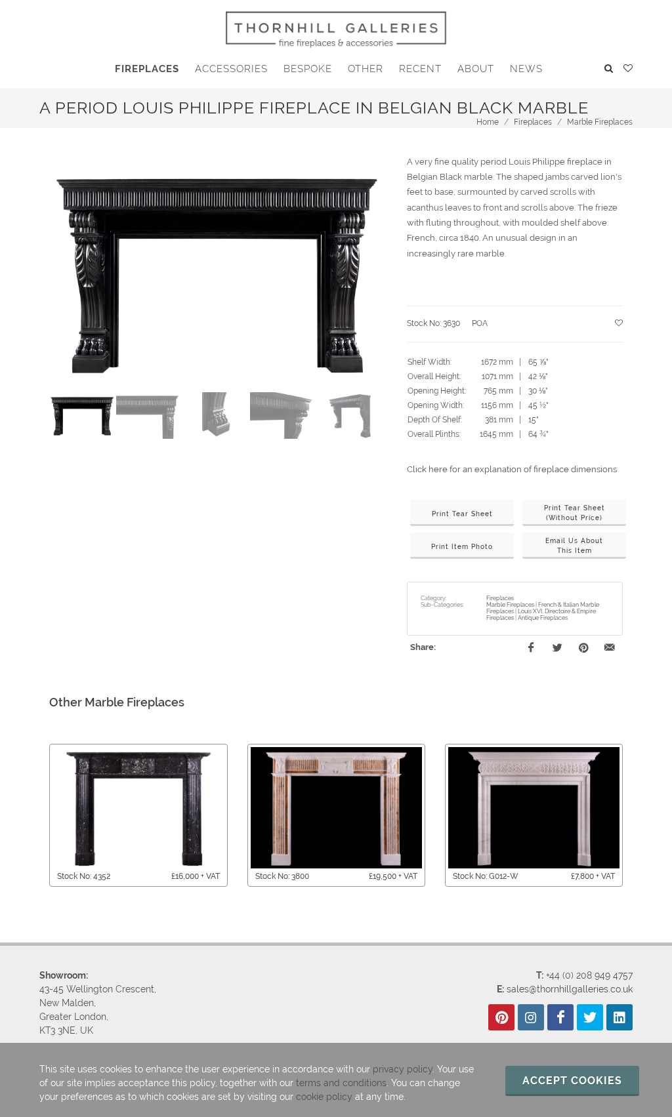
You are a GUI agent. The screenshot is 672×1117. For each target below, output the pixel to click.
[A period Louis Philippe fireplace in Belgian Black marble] (216, 272)
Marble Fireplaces (600, 122)
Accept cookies (572, 1080)
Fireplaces (533, 122)
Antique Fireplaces (543, 618)
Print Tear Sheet (462, 514)
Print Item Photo (462, 546)
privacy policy (402, 1069)
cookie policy (324, 1096)
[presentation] (37, 815)
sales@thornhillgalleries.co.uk (570, 989)
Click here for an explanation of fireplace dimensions (512, 469)
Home (487, 122)
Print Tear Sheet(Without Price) (574, 512)
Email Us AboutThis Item (574, 545)
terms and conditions (341, 1083)
